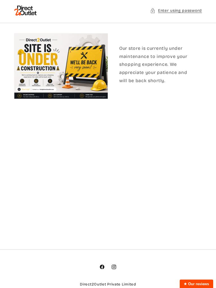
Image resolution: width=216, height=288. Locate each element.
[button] (176, 10)
